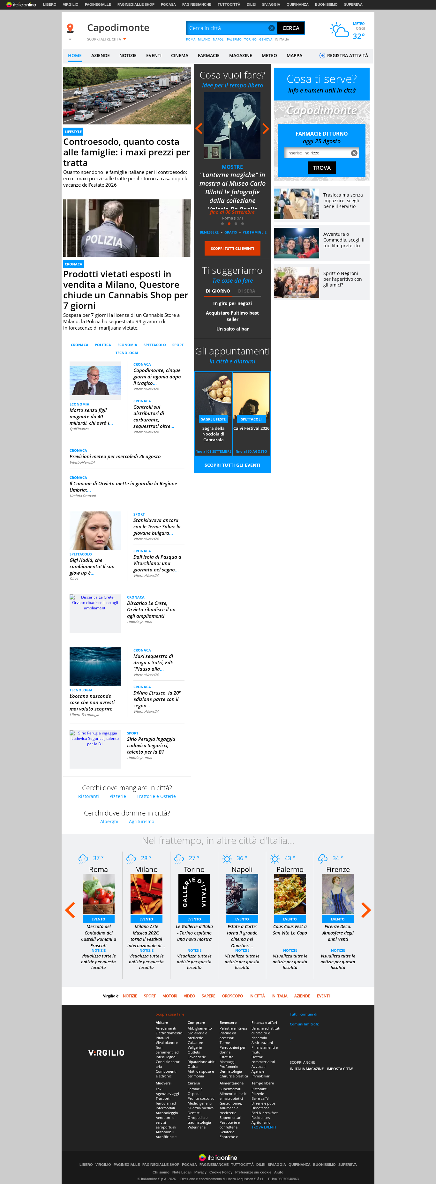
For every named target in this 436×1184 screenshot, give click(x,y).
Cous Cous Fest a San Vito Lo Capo (290, 929)
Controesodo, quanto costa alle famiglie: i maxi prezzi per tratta (126, 151)
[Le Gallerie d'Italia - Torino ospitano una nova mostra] (194, 893)
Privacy (200, 1172)
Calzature (195, 1042)
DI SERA (246, 291)
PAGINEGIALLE (98, 4)
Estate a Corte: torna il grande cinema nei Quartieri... (242, 936)
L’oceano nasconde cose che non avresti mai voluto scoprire (92, 702)
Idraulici (162, 1037)
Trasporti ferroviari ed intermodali (166, 1103)
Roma (98, 869)
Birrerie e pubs (263, 1103)
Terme (225, 1042)
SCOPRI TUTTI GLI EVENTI (232, 248)
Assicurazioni (262, 1042)
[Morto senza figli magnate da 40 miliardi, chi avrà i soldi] (95, 378)
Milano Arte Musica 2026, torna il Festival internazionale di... (146, 936)
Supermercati (230, 1088)
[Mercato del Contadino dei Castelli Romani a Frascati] (99, 893)
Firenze (338, 869)
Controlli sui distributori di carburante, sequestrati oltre (153, 416)
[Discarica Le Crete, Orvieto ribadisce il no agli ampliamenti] (95, 602)
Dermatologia (231, 1071)
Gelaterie (227, 1131)
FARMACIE (209, 55)
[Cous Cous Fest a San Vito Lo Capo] (290, 893)
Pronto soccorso (201, 1098)
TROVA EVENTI (264, 1127)
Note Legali (182, 1172)
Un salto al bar (232, 329)
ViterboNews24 (145, 388)
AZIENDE (100, 55)
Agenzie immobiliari (261, 1073)
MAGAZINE (240, 55)
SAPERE (208, 996)
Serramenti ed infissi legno (167, 1054)
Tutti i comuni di (303, 1014)
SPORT (178, 344)
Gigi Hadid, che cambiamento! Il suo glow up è (92, 566)
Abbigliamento (200, 1028)
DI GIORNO (218, 291)
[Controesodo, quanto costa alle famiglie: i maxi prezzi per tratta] (127, 103)
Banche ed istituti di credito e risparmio (266, 1033)
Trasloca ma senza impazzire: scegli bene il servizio (343, 200)
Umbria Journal (139, 621)
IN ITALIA (282, 39)
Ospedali (195, 1093)
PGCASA (168, 4)
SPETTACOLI (232, 166)
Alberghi (109, 821)
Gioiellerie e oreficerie (197, 1035)
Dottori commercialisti (263, 1059)
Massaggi (227, 1061)
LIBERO (49, 4)
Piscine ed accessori (228, 1035)
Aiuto (278, 1172)
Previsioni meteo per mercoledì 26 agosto (115, 456)
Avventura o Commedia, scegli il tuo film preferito (344, 240)
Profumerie (229, 1066)
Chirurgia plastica (234, 1076)
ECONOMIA (127, 344)
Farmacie (195, 1088)
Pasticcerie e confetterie (230, 1124)
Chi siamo (161, 1172)
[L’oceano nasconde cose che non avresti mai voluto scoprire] (95, 666)
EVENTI (154, 55)
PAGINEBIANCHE (196, 4)
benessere (209, 232)
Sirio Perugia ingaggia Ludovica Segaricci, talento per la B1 (151, 745)
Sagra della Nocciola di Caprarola (213, 434)
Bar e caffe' (260, 1098)
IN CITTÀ (257, 996)
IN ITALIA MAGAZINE (307, 1068)
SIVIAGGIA (271, 4)
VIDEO (189, 996)
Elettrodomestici (169, 1033)
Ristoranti (88, 796)
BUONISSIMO (326, 4)
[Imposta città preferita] (71, 28)
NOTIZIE (128, 55)
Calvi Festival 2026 (251, 428)
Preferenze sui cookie (253, 1172)
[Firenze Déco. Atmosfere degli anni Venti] (338, 893)
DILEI (251, 4)
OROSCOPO (232, 996)
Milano (146, 869)
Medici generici (200, 1103)
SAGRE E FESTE (213, 419)
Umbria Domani (83, 495)
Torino (194, 869)
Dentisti (194, 1112)
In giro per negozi (232, 303)
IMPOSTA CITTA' (340, 1068)
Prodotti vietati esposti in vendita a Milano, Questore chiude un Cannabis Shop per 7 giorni (125, 289)
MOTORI (169, 996)
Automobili (165, 1131)
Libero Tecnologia (84, 714)
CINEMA (179, 55)
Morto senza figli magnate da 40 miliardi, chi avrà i (91, 416)
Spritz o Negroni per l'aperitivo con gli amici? (342, 279)
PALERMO (234, 39)
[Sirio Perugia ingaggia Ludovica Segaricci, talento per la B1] (95, 738)
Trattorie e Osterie (156, 796)
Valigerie (195, 1047)
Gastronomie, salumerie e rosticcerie (231, 1108)
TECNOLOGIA (127, 352)
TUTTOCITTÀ (229, 4)
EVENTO (98, 919)
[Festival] (232, 125)
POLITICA (103, 344)
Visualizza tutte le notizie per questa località (98, 961)
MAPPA (294, 55)
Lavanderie (197, 1056)
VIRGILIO (71, 4)
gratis (230, 232)
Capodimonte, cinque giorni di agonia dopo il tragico (157, 376)
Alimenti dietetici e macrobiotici (233, 1096)
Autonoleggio (167, 1112)
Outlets (194, 1052)
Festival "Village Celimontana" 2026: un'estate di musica (232, 183)
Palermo (290, 869)
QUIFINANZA (298, 4)
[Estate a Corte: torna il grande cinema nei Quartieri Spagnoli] (242, 893)
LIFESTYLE (73, 131)
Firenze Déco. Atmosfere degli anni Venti (338, 932)
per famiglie (255, 232)
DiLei (74, 578)
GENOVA (265, 39)
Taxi (159, 1088)
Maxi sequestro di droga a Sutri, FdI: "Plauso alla (153, 662)
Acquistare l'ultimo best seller (232, 316)
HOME (75, 55)
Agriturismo (141, 821)
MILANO (204, 39)
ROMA (190, 39)
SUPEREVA (353, 4)
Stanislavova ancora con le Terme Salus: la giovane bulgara (157, 526)
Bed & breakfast (265, 1112)
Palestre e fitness (233, 1028)
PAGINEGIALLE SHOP (135, 4)
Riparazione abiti (201, 1061)
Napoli (242, 869)
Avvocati (259, 1066)
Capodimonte (118, 27)
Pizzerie (117, 796)
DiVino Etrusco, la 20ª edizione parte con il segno (156, 699)
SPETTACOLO (155, 344)
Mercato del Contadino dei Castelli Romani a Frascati (98, 936)
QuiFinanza (79, 428)
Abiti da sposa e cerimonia (201, 1073)
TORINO (250, 39)
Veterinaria (197, 1127)
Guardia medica (201, 1108)
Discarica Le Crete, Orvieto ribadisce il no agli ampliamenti (151, 609)
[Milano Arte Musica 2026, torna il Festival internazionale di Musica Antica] (146, 893)
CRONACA (73, 264)
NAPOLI (218, 39)
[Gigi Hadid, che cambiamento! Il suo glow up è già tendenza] (95, 530)
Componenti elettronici (166, 1073)
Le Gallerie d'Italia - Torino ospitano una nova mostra (194, 932)
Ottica (193, 1066)
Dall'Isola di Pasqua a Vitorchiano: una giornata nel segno (157, 563)
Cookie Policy (220, 1172)
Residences (261, 1117)
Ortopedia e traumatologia (199, 1120)
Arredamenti (166, 1028)
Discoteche (260, 1108)
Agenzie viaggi (167, 1093)
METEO (269, 55)
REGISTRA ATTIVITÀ (347, 55)
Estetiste (226, 1056)
